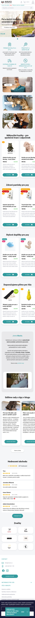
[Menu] (33, 2)
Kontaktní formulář (10, 576)
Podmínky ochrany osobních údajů (10, 599)
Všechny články (17, 450)
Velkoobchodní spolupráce (8, 594)
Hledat (31, 7)
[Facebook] (3, 570)
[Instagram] (7, 570)
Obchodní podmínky (7, 597)
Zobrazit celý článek (11, 441)
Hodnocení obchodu (17, 461)
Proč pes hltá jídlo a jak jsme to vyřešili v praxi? (10, 413)
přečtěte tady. (20, 363)
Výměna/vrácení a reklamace (9, 591)
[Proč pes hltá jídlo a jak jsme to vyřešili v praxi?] (11, 405)
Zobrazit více (17, 516)
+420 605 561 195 (9, 566)
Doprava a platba (6, 589)
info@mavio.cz (8, 563)
